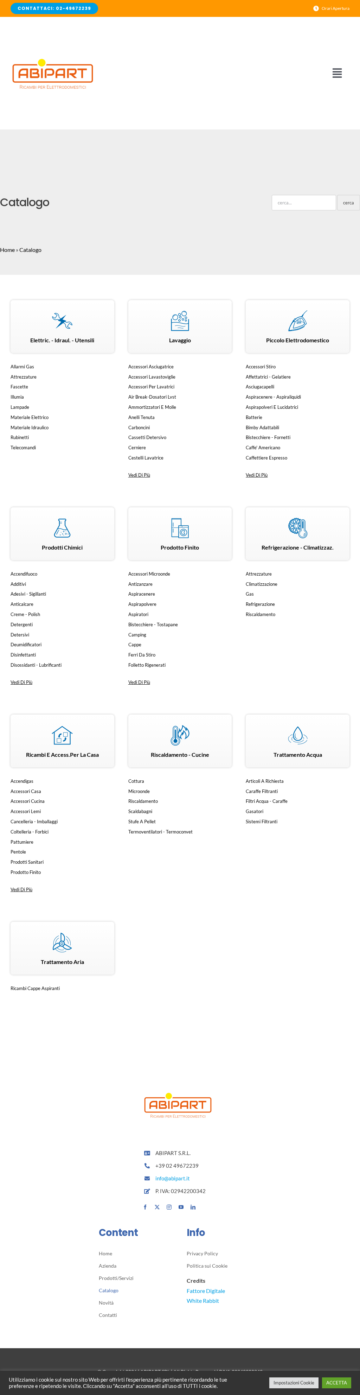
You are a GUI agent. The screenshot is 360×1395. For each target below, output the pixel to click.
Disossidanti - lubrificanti (36, 665)
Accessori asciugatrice (151, 366)
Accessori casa (26, 791)
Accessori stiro (261, 366)
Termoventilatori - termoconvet (160, 832)
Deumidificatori (26, 644)
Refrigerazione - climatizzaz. (298, 547)
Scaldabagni (140, 811)
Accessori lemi (26, 811)
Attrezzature (24, 377)
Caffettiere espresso (266, 458)
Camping (137, 635)
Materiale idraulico (30, 427)
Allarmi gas (22, 366)
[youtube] (181, 1207)
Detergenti (22, 624)
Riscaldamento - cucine (180, 754)
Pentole (18, 852)
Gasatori (254, 811)
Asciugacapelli (260, 386)
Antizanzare (140, 584)
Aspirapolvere (142, 604)
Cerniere (137, 447)
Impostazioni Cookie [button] (294, 1383)
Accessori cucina (28, 801)
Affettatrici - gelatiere (268, 377)
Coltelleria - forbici (30, 832)
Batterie (254, 417)
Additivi (18, 584)
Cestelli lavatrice (145, 458)
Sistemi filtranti (261, 821)
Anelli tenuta (141, 417)
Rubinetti (20, 437)
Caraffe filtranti (262, 791)
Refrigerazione (260, 604)
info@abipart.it (173, 1178)
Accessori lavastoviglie (151, 377)
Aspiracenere (141, 594)
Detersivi (20, 635)
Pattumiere (22, 842)
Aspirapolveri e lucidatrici (272, 407)
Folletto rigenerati (147, 665)
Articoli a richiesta (265, 781)
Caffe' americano (263, 447)
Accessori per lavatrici (151, 386)
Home (7, 249)
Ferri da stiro (141, 655)
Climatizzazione (261, 584)
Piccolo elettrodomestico (297, 340)
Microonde (139, 791)
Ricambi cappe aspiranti (35, 988)
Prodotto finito (180, 547)
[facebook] (145, 1207)
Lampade (20, 407)
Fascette (19, 386)
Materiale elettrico (30, 417)
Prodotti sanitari (27, 862)
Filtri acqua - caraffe (267, 801)
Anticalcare (22, 604)
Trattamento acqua (298, 754)
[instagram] (169, 1207)
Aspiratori (138, 614)
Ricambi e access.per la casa (62, 754)
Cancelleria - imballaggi (34, 821)
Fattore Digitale (206, 1290)
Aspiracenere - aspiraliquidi (273, 397)
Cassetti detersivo (147, 437)
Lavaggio (180, 340)
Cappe (134, 644)
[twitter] (157, 1207)
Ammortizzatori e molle (152, 407)
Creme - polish (25, 614)
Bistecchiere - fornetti (268, 437)
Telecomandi (23, 447)
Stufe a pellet (142, 821)
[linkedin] (193, 1207)
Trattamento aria (62, 961)
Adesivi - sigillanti (28, 594)
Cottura (136, 781)
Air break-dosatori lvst (152, 397)
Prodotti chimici (62, 547)
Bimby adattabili (262, 427)
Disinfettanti (23, 655)
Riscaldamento (260, 614)
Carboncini (139, 427)
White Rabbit (203, 1300)
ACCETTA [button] (336, 1383)
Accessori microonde (149, 574)
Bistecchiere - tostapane (153, 624)
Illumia (17, 397)
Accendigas (22, 781)
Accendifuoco (24, 574)
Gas (250, 594)
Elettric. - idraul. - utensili (62, 340)
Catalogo (30, 249)
